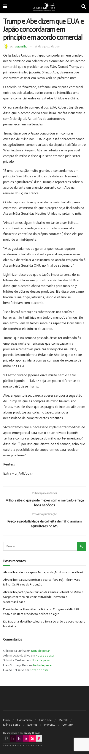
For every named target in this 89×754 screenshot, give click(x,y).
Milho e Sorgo (11, 724)
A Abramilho (24, 720)
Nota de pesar (40, 651)
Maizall (63, 720)
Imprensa (49, 724)
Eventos (32, 724)
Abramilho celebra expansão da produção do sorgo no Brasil (43, 572)
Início (6, 720)
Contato (67, 724)
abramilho (21, 46)
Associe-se (45, 720)
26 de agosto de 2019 (47, 46)
